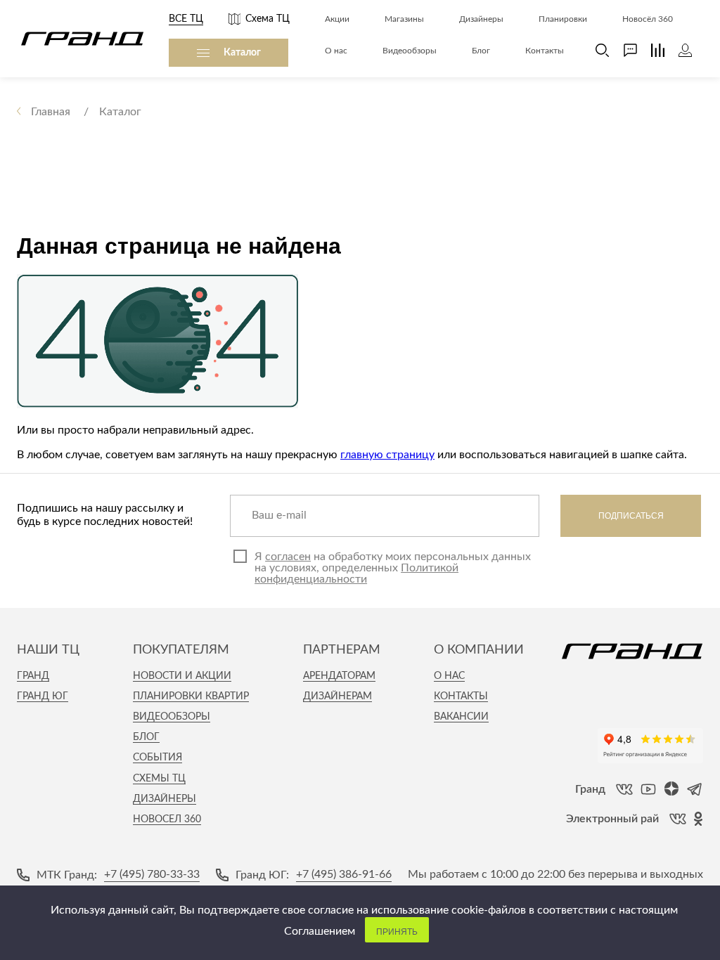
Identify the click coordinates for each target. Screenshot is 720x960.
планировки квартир (191, 696)
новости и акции (182, 676)
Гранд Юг (42, 696)
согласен (288, 556)
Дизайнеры (164, 799)
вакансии (461, 717)
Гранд (33, 676)
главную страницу (387, 454)
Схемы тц (159, 779)
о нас (449, 676)
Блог (146, 737)
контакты (461, 696)
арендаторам (339, 676)
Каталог (242, 53)
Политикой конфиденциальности (356, 573)
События (157, 758)
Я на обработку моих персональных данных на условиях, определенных (393, 568)
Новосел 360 (167, 819)
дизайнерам (337, 696)
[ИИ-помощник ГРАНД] (623, 50)
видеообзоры (171, 717)
